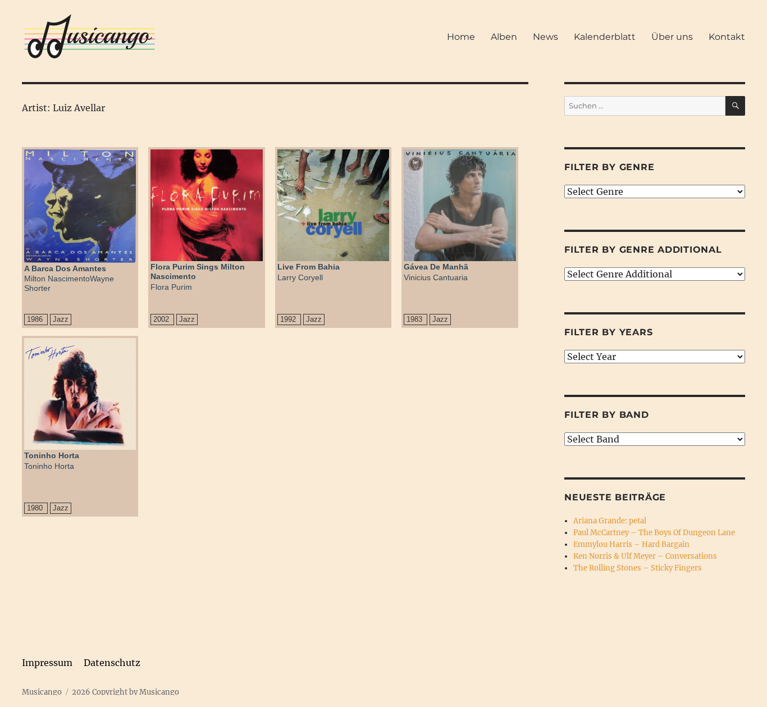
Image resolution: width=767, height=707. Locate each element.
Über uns (672, 36)
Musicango (42, 692)
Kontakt (727, 36)
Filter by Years (608, 332)
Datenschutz (112, 662)
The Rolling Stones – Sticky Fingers (637, 568)
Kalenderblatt (605, 36)
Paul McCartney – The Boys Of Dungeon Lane (654, 532)
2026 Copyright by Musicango (125, 692)
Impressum (47, 662)
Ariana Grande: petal (609, 521)
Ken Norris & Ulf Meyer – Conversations (645, 556)
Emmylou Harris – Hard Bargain (631, 544)
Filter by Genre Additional (643, 249)
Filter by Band (606, 414)
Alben (504, 36)
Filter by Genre (609, 167)
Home (461, 36)
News (545, 36)
